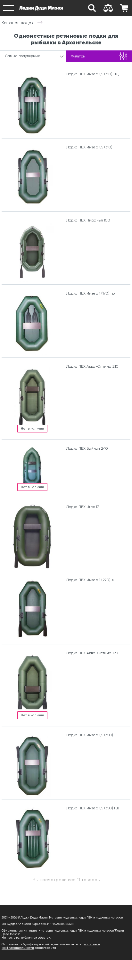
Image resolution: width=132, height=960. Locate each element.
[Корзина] (124, 8)
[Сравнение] (108, 8)
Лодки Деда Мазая (41, 8)
